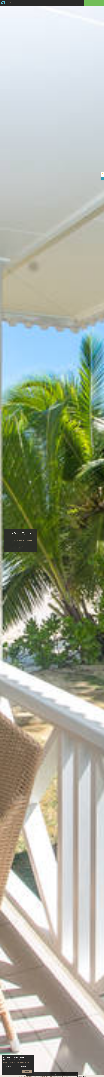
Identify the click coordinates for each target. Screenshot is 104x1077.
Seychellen (27, 540)
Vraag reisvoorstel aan (93, 3)
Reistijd (45, 3)
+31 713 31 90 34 (78, 5)
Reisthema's (37, 3)
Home (20, 1076)
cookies (64, 1074)
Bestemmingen (27, 3)
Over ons (53, 3)
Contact (68, 3)
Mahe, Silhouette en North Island (66, 1076)
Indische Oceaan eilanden (41, 1076)
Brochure (60, 3)
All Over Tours (10, 3)
